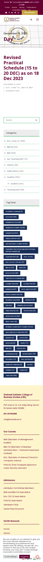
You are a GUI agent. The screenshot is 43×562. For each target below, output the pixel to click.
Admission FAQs (11, 504)
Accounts (11, 217)
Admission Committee (15, 228)
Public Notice (12, 171)
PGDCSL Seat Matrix (13, 500)
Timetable (11, 375)
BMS (31, 87)
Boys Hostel (12, 273)
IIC (30, 10)
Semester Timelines (14, 365)
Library (21, 7)
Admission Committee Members (19, 488)
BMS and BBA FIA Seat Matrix (17, 492)
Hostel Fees (30, 311)
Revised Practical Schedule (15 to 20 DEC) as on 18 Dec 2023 (21, 67)
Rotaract (11, 359)
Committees (12, 284)
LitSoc (23, 338)
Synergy (10, 370)
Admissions (12, 233)
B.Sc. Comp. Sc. (13, 87)
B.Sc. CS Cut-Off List (15, 262)
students (14, 184)
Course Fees (29, 284)
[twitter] (15, 12)
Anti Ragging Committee (17, 244)
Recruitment (29, 354)
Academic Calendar (14, 211)
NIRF (9, 348)
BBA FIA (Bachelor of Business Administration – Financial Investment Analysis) (21, 450)
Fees (9, 305)
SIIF (30, 365)
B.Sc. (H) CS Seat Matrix (14, 496)
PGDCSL (10, 165)
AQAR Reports (12, 257)
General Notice (25, 305)
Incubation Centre (19, 10)
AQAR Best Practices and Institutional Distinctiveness (20, 250)
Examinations (13, 91)
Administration (13, 222)
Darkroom (11, 289)
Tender (23, 370)
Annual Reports (13, 238)
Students (11, 177)
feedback (30, 300)
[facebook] (9, 12)
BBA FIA (25, 87)
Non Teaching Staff (15, 159)
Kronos (10, 338)
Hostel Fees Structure (14, 508)
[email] (6, 12)
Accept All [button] (24, 557)
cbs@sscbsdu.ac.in (12, 419)
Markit (24, 343)
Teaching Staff (13, 190)
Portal (7, 7)
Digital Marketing (14, 294)
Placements (29, 12)
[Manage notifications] (37, 557)
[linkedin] (12, 12)
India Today (11, 321)
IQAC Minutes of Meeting (17, 332)
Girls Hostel (12, 311)
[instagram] (18, 12)
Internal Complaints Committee (19, 327)
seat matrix (27, 359)
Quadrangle (11, 354)
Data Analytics (29, 289)
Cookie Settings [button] (10, 557)
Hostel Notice (13, 316)
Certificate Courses (15, 278)
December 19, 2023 (12, 84)
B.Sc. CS (28, 257)
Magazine (10, 343)
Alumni (14, 7)
